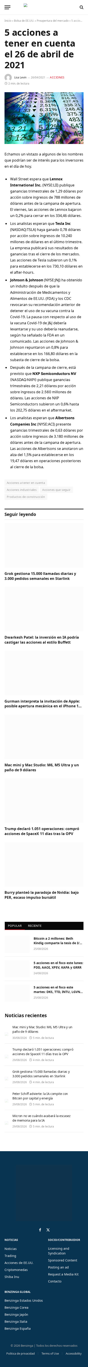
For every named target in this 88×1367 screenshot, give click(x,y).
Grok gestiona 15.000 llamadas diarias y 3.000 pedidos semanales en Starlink (40, 576)
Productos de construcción (26, 497)
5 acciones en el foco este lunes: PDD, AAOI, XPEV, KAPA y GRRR (58, 965)
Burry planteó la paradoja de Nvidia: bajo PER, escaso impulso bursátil (42, 895)
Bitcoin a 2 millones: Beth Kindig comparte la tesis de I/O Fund (58, 943)
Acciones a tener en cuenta (26, 483)
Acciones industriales (22, 490)
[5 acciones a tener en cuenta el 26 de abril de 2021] (44, 118)
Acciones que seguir (56, 490)
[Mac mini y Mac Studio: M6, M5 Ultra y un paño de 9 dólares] (44, 737)
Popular (15, 926)
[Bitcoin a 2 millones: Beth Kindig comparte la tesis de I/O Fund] (17, 944)
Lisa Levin (20, 77)
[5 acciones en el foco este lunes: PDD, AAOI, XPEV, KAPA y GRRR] (17, 968)
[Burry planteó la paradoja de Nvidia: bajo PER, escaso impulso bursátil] (44, 864)
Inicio (8, 21)
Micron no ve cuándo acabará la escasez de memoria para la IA (41, 1118)
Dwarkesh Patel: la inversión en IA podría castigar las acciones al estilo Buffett (42, 640)
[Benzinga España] (43, 7)
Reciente (35, 926)
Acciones (57, 77)
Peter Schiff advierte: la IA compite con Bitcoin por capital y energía (40, 1096)
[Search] (81, 7)
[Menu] (7, 7)
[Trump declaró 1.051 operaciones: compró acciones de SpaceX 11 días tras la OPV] (44, 800)
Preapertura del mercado (53, 21)
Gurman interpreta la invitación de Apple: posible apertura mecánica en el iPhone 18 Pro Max (43, 706)
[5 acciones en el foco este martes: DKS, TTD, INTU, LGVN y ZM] (17, 993)
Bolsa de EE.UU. (24, 21)
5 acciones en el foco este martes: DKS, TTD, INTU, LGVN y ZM (58, 991)
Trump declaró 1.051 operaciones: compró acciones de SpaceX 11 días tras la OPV (42, 831)
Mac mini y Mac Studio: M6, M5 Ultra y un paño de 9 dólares (42, 767)
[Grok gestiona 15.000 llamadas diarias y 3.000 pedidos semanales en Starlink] (44, 545)
